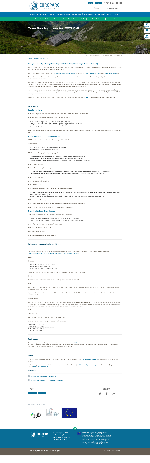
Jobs (58, 451)
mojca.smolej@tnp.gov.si (40, 367)
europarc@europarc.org (62, 437)
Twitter (100, 393)
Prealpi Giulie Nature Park (92, 73)
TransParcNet (41, 393)
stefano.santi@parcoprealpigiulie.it (89, 365)
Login (91, 3)
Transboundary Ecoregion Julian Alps (64, 73)
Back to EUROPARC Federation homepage (44, 6)
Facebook (106, 393)
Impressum (41, 451)
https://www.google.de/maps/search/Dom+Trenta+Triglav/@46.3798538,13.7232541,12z (54, 253)
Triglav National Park (111, 73)
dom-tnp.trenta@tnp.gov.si (90, 359)
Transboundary (33, 393)
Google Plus (113, 393)
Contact (33, 451)
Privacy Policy (51, 451)
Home (30, 59)
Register (99, 3)
